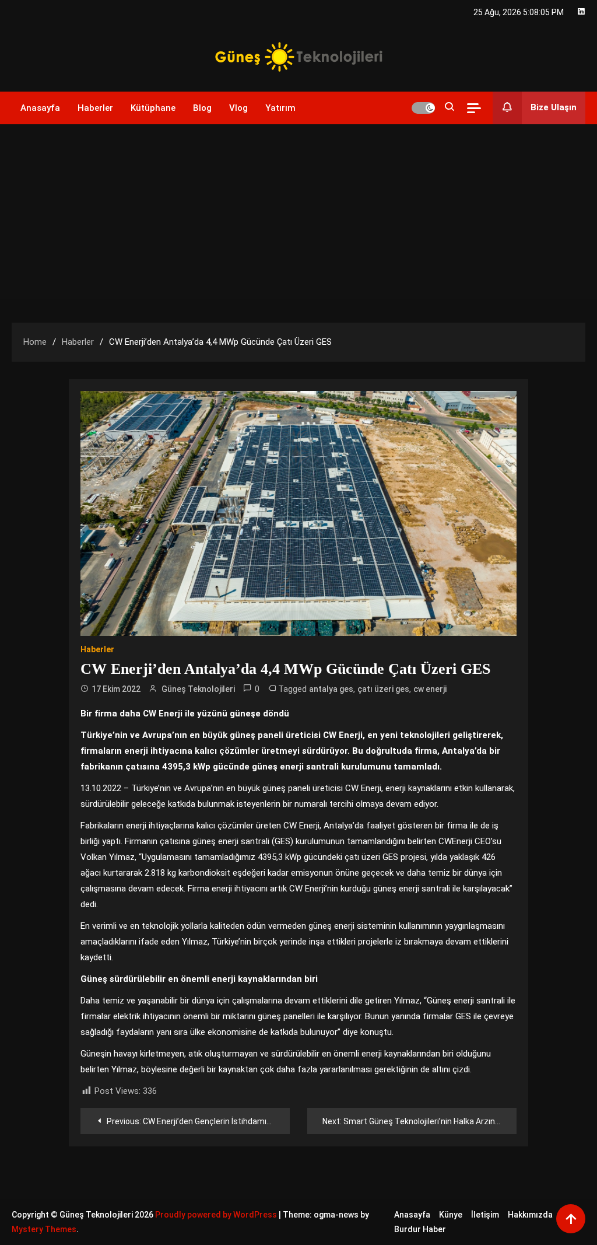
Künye (450, 1214)
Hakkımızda (530, 1214)
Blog (202, 108)
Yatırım (280, 108)
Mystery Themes (44, 1229)
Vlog (238, 108)
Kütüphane (153, 108)
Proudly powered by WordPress (217, 1214)
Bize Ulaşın (554, 107)
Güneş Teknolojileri (198, 689)
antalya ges (331, 689)
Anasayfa (40, 108)
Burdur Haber (420, 1229)
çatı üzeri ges (383, 689)
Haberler (95, 108)
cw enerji (430, 689)
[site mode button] (423, 108)
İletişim (485, 1214)
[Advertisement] (298, 211)
